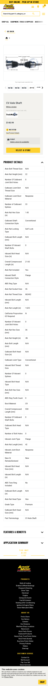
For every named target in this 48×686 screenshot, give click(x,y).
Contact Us (25, 657)
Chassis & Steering (25, 588)
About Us (25, 612)
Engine (25, 595)
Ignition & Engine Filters (25, 605)
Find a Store (25, 617)
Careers (25, 622)
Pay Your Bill (25, 662)
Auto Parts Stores (25, 631)
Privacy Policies (25, 643)
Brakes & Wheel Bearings (25, 586)
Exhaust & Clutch (25, 598)
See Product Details (12, 133)
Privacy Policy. (8, 677)
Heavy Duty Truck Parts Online (25, 636)
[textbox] (14, 14)
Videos (25, 646)
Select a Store (23, 150)
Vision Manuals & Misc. (25, 608)
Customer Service (25, 653)
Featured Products (25, 634)
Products (25, 579)
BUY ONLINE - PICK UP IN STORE (24, 1)
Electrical (25, 593)
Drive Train (25, 590)
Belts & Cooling (25, 583)
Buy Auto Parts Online (25, 641)
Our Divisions (25, 624)
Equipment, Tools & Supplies (21, 21)
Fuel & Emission (25, 600)
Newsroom (25, 629)
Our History (25, 619)
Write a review (11, 107)
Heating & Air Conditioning (25, 603)
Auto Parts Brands (25, 639)
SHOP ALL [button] (5, 21)
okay (42, 681)
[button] (33, 7)
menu (43, 14)
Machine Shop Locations (25, 626)
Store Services (25, 665)
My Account (25, 660)
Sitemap (25, 648)
